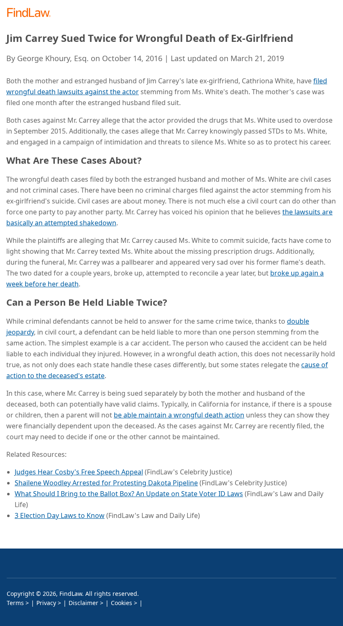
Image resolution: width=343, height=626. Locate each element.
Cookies (121, 603)
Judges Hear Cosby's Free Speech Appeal (79, 472)
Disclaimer (83, 603)
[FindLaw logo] (31, 13)
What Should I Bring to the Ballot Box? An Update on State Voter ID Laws (129, 493)
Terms (15, 603)
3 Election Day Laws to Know (60, 515)
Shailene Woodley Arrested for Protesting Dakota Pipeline (106, 482)
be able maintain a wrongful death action (179, 415)
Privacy (46, 603)
